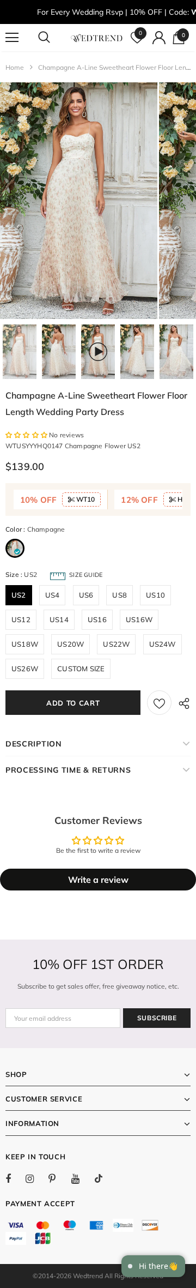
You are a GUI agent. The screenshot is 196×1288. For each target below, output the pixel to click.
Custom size (81, 668)
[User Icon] (159, 37)
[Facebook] (15, 1178)
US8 (119, 595)
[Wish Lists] (159, 702)
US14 (59, 619)
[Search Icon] (54, 38)
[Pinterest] (58, 1178)
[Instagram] (35, 1178)
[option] (78, 200)
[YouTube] (81, 1178)
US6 (86, 595)
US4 (52, 595)
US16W (139, 619)
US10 (155, 595)
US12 (20, 619)
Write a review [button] (98, 879)
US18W (24, 644)
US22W (116, 644)
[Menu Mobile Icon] (12, 37)
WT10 (85, 499)
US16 (97, 619)
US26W (24, 668)
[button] (27, 435)
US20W (70, 644)
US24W (162, 644)
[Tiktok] (104, 1178)
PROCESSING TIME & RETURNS (68, 770)
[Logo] (96, 38)
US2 (18, 595)
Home (14, 67)
